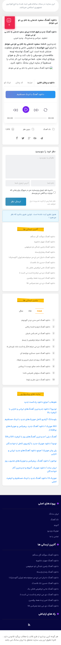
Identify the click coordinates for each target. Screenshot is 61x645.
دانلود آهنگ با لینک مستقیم (30, 94)
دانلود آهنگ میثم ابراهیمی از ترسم (38, 340)
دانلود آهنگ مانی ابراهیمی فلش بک (40, 267)
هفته (39, 311)
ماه (30, 311)
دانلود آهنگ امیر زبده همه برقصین (41, 278)
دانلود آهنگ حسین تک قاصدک (42, 262)
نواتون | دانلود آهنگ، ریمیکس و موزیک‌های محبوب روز (31, 461)
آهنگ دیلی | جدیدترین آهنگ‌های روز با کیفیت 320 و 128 (31, 437)
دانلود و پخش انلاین (46, 82)
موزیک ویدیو (53, 531)
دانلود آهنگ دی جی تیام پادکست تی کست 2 (37, 273)
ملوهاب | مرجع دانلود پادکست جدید (40, 402)
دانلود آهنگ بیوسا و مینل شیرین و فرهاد (35, 360)
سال (21, 311)
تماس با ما (54, 536)
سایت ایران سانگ (31, 63)
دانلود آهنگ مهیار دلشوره (44, 241)
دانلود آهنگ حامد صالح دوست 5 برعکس (36, 366)
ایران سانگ (54, 514)
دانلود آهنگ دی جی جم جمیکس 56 (41, 283)
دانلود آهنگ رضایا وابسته (45, 252)
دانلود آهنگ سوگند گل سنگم (42, 236)
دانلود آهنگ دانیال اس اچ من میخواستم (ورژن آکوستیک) (32, 257)
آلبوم (56, 525)
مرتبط (30, 82)
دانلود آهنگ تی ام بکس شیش (39, 333)
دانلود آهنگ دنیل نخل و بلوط (40, 379)
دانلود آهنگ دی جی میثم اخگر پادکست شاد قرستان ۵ (30, 346)
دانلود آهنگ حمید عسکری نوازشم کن (37, 353)
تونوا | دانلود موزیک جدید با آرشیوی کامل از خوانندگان (31, 443)
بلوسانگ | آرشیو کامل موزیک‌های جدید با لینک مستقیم (31, 419)
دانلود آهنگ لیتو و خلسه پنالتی (39, 326)
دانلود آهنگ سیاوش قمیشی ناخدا (38, 373)
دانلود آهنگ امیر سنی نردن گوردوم (37, 320)
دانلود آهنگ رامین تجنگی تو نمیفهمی (40, 247)
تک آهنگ (47, 129)
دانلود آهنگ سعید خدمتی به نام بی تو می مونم (38, 21)
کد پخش (19, 82)
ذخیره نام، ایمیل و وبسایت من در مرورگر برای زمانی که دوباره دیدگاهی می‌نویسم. (31, 192)
